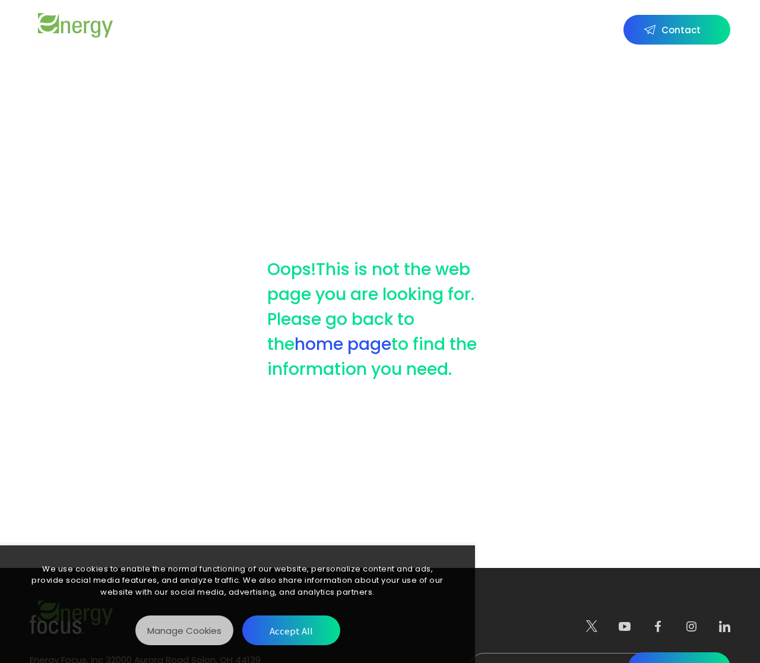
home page (342, 344)
